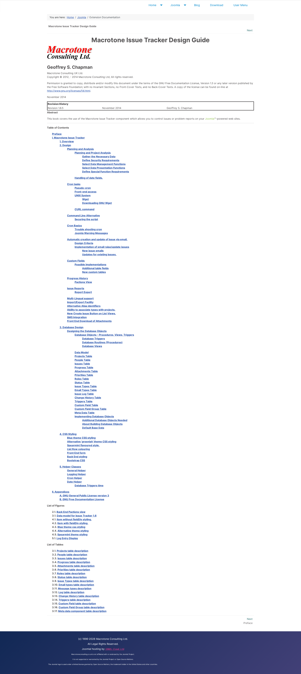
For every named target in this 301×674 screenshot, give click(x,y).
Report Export (83, 292)
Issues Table (82, 363)
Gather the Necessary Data (98, 156)
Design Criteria (84, 243)
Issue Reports (75, 288)
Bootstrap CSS (76, 460)
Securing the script (86, 219)
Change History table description (79, 596)
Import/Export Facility (80, 302)
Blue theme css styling (71, 526)
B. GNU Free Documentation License (82, 499)
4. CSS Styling (68, 434)
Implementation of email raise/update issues (102, 246)
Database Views (92, 346)
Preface (57, 133)
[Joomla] (184, 5)
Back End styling (77, 456)
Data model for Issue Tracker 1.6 (77, 515)
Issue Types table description (76, 580)
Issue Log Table (84, 393)
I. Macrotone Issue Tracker (68, 137)
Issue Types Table (86, 386)
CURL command (84, 209)
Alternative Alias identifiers (83, 305)
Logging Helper (76, 474)
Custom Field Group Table (90, 408)
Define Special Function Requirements (105, 171)
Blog (197, 5)
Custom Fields (76, 260)
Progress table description (74, 562)
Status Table (82, 382)
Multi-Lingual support (80, 298)
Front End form (76, 452)
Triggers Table (83, 401)
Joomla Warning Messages (91, 233)
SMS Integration (77, 317)
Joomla (175, 5)
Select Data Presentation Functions (103, 167)
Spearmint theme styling (72, 534)
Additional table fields (95, 268)
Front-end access (85, 191)
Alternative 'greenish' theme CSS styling (91, 441)
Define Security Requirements (100, 160)
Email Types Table (86, 390)
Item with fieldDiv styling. (72, 523)
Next (250, 30)
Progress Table (84, 367)
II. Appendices (60, 491)
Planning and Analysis (80, 149)
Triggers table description (74, 599)
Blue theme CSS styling (81, 437)
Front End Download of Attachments (89, 321)
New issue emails (93, 250)
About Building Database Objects (102, 424)
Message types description (74, 588)
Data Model (82, 352)
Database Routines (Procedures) (102, 342)
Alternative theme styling (73, 530)
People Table (82, 359)
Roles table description (71, 573)
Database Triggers (93, 338)
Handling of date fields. (89, 177)
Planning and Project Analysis (93, 152)
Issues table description (72, 558)
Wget (85, 199)
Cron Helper (74, 478)
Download (216, 5)
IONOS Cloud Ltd (114, 649)
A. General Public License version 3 (84, 495)
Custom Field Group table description (81, 607)
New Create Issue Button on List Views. (91, 313)
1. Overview (67, 141)
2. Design (65, 145)
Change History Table (88, 397)
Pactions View (83, 282)
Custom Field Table (86, 405)
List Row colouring (78, 449)
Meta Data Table (85, 412)
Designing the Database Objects (87, 331)
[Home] (161, 5)
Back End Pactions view (71, 511)
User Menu (240, 5)
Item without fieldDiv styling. (74, 519)
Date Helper (74, 481)
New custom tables (94, 272)
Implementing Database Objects (94, 416)
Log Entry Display (67, 538)
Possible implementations (90, 264)
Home (152, 5)
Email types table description (76, 584)
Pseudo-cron (83, 187)
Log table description (71, 592)
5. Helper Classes (70, 466)
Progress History (77, 278)
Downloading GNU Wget (97, 203)
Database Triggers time (89, 485)
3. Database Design (71, 327)
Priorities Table (84, 375)
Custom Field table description (77, 603)
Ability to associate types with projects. (91, 309)
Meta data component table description (82, 611)
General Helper (76, 470)
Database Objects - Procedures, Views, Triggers (104, 334)
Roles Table (82, 378)
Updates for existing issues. (99, 254)
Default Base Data (93, 427)
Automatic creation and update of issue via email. (97, 239)
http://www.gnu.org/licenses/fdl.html (68, 90)
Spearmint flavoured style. (83, 445)
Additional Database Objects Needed (104, 420)
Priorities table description (74, 569)
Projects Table (83, 356)
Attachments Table (86, 371)
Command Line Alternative (83, 215)
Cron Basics (74, 225)
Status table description (72, 577)
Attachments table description (76, 565)
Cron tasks (73, 184)
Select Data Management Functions (104, 164)
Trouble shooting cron (88, 229)
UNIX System (83, 195)
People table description (72, 554)
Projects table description (72, 550)
